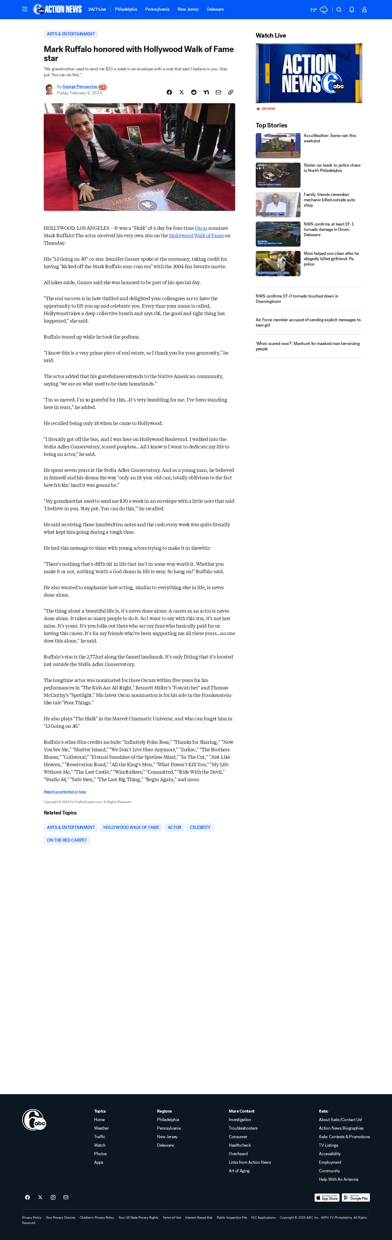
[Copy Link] (230, 92)
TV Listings (328, 1145)
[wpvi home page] (34, 1119)
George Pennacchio (80, 87)
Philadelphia (126, 9)
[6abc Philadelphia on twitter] (40, 1197)
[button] (24, 9)
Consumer (238, 1137)
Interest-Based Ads (199, 1217)
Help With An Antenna (338, 1179)
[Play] (309, 73)
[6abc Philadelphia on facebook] (27, 1197)
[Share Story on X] (181, 92)
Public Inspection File (232, 1217)
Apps (98, 1162)
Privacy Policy (32, 1217)
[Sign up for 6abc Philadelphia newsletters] (66, 1197)
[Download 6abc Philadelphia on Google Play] (356, 1197)
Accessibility (330, 1154)
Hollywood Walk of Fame (196, 235)
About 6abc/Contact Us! (340, 1120)
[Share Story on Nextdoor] (206, 92)
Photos (100, 1154)
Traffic (99, 1137)
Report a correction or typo (65, 791)
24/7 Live (97, 9)
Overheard (238, 1154)
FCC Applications (263, 1217)
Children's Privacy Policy (97, 1217)
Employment (330, 1162)
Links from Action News (250, 1162)
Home (99, 1120)
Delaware (215, 9)
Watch (99, 1145)
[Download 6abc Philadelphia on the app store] (327, 1197)
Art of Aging (239, 1171)
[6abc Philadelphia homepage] (58, 9)
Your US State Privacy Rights (138, 1217)
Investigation (240, 1120)
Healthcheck (240, 1145)
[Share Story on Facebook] (169, 92)
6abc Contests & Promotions (344, 1137)
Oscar (201, 227)
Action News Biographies (341, 1128)
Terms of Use (172, 1217)
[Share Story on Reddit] (193, 92)
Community (329, 1171)
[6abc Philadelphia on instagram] (53, 1197)
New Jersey (188, 9)
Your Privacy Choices (60, 1217)
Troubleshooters (243, 1128)
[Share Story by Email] (218, 92)
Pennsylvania (157, 9)
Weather (101, 1128)
